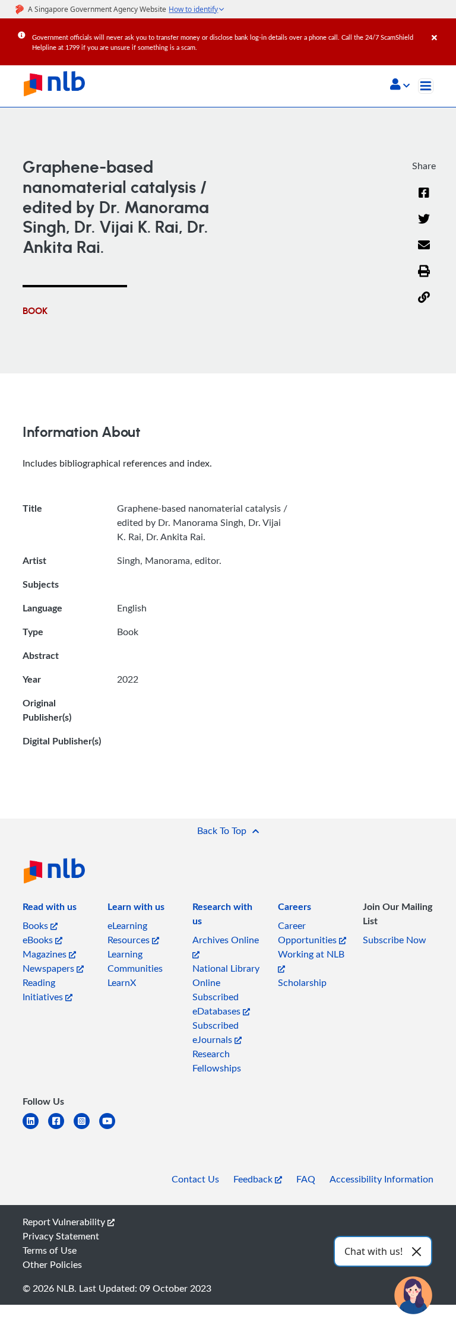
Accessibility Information (381, 1178)
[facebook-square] (61, 1128)
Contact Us (195, 1178)
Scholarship (302, 982)
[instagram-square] (86, 1128)
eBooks (39, 939)
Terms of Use (50, 1250)
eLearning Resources (129, 932)
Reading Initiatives (44, 989)
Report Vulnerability (65, 1221)
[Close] (441, 29)
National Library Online (225, 975)
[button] (400, 85)
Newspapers (50, 968)
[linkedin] (35, 1128)
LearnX (121, 982)
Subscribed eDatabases (217, 1003)
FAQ (305, 1178)
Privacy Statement (61, 1235)
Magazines (46, 953)
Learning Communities (135, 961)
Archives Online (225, 939)
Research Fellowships (216, 1060)
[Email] (424, 252)
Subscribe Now (394, 939)
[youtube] (112, 1128)
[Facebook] (423, 200)
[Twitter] (424, 226)
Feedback (254, 1178)
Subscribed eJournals (215, 1032)
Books (36, 925)
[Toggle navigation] (425, 86)
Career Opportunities (308, 932)
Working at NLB (311, 953)
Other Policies (52, 1264)
